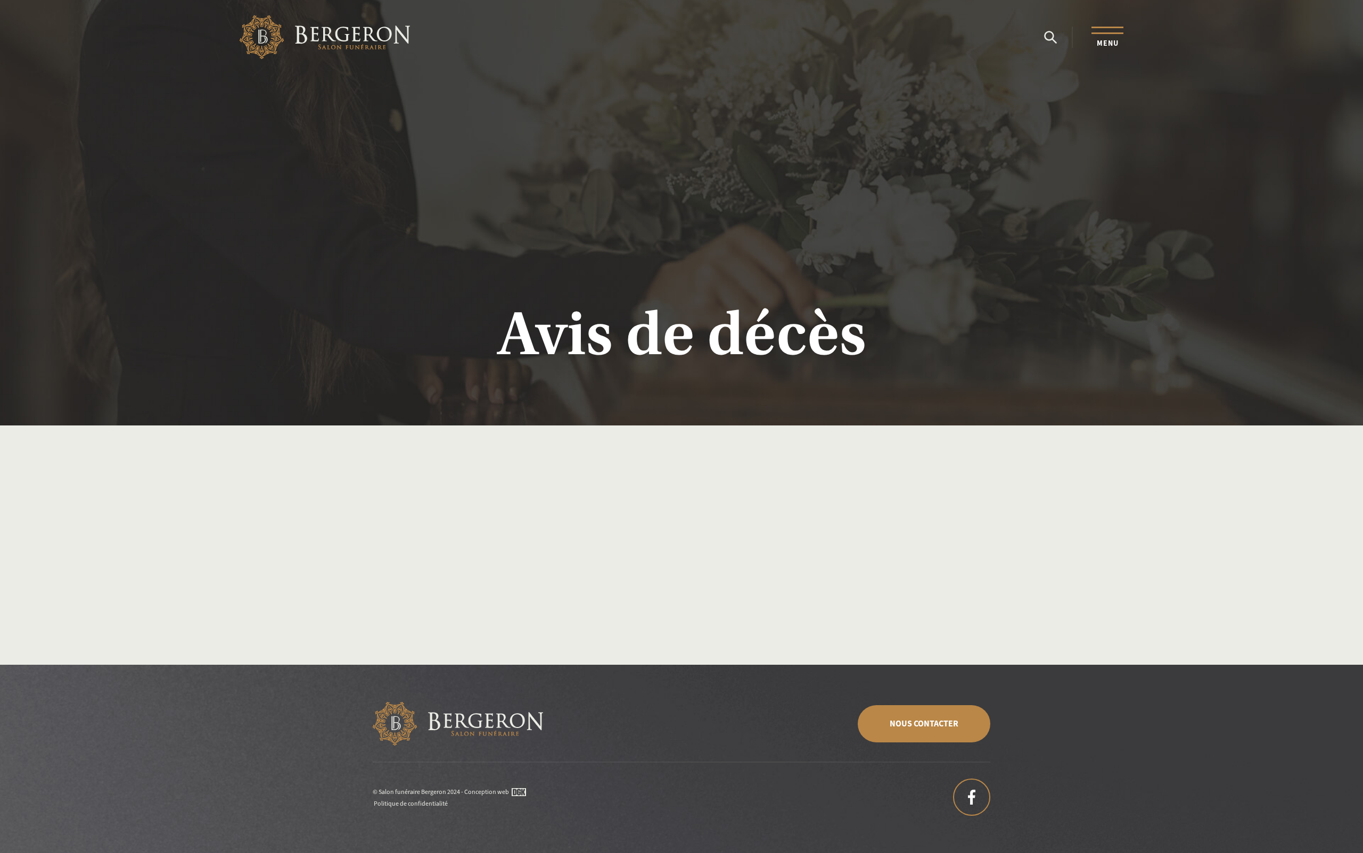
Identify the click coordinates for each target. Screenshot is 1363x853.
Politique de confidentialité (411, 803)
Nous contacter (924, 723)
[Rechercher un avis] (1050, 37)
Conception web (486, 792)
